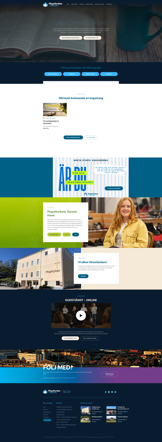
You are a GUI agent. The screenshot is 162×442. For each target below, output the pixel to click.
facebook (62, 378)
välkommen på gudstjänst (70, 38)
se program (91, 137)
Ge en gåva (47, 420)
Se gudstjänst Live (70, 338)
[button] (68, 4)
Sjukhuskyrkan (60, 414)
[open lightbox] (81, 316)
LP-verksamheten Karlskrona (64, 409)
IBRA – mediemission (62, 422)
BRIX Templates (69, 437)
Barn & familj (53, 74)
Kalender (45, 414)
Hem (44, 407)
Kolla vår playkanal (90, 338)
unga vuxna (90, 74)
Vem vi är (45, 409)
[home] (52, 4)
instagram (72, 378)
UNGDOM (72, 74)
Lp (75, 234)
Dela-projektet (60, 412)
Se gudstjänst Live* (92, 38)
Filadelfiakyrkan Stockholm (94, 437)
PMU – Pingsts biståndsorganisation (66, 424)
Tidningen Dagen (61, 427)
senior (109, 74)
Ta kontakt (45, 417)
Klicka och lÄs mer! (114, 188)
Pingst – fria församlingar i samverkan (67, 417)
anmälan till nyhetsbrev (109, 374)
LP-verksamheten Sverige (63, 419)
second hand (54, 234)
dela (66, 234)
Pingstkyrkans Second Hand (64, 407)
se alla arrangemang (73, 137)
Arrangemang (46, 412)
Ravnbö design (52, 437)
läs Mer (83, 276)
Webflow (82, 437)
